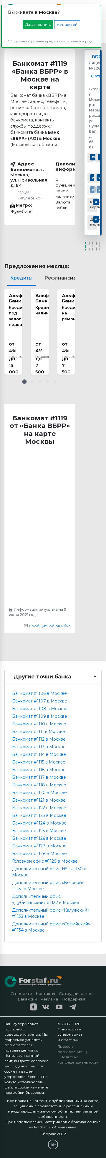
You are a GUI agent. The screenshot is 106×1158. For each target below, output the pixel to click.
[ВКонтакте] (89, 246)
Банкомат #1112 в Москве (39, 739)
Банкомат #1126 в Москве (39, 838)
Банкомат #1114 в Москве (39, 754)
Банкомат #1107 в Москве (39, 701)
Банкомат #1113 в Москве (39, 746)
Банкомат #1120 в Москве (39, 792)
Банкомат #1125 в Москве (39, 830)
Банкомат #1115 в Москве (38, 762)
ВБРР (98, 57)
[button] (24, 381)
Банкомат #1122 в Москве (39, 807)
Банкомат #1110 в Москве (39, 724)
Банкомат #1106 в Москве (39, 693)
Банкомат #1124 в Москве (39, 823)
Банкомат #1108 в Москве (39, 708)
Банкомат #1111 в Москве (38, 731)
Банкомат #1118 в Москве (39, 785)
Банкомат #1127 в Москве (39, 846)
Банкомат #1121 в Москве (39, 800)
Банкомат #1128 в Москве (39, 853)
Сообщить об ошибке (49, 626)
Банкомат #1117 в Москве (39, 777)
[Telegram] (96, 246)
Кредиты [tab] (21, 278)
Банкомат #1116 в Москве (39, 769)
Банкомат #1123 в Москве (39, 815)
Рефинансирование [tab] (69, 278)
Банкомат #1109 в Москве (39, 716)
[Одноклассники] (92, 246)
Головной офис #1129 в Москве (45, 861)
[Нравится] (85, 246)
